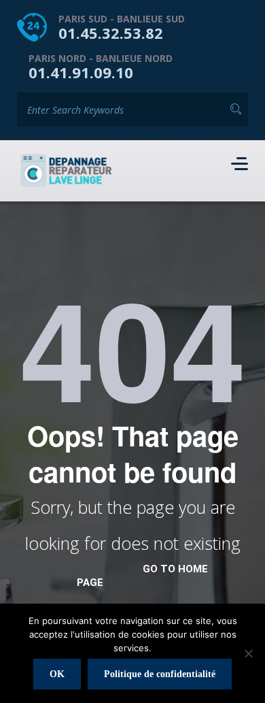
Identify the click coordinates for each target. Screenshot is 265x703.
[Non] (248, 653)
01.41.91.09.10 (81, 72)
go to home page (142, 576)
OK (57, 674)
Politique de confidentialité (159, 674)
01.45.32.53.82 (110, 32)
